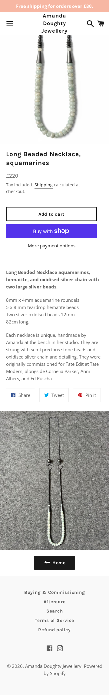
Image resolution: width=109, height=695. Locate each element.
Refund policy (54, 629)
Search (54, 611)
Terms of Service (54, 620)
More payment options (51, 246)
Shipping (44, 185)
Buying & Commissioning (54, 592)
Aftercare (55, 601)
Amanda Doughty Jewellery (54, 23)
